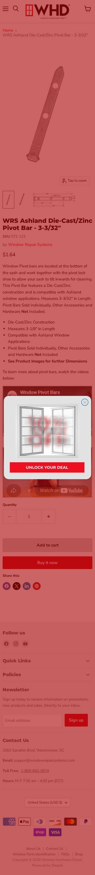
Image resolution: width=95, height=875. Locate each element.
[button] (48, 437)
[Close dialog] (85, 402)
